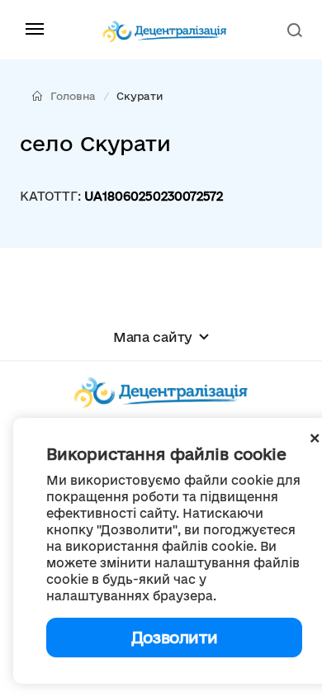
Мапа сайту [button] (152, 337)
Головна (73, 96)
